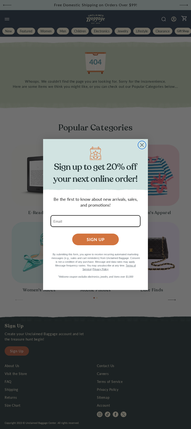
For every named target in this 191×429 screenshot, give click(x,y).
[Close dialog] (142, 145)
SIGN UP (96, 239)
